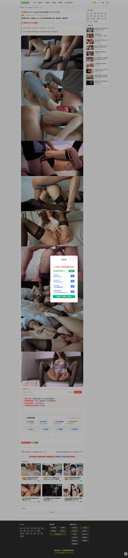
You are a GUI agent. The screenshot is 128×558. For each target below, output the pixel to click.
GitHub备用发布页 (58, 287)
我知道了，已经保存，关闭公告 (64, 296)
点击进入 (71, 271)
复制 (72, 275)
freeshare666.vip (58, 281)
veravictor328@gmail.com (60, 292)
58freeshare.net (58, 276)
